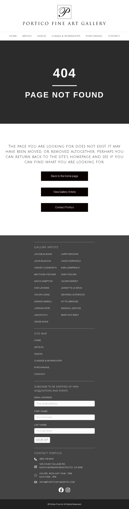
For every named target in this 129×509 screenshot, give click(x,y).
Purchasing (94, 36)
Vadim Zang (41, 322)
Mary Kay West (70, 315)
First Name (41, 411)
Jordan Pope (42, 308)
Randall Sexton (71, 308)
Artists (27, 36)
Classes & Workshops (66, 36)
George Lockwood (73, 294)
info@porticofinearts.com (57, 482)
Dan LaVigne (41, 288)
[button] (61, 490)
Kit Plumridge (69, 301)
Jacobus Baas (43, 254)
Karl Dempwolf (70, 268)
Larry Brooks (70, 254)
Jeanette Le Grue (71, 288)
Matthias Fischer (45, 274)
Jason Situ (41, 315)
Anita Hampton (43, 281)
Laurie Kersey (69, 281)
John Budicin (42, 261)
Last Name (40, 425)
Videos (41, 36)
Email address (43, 397)
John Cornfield (71, 261)
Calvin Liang (42, 294)
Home (13, 36)
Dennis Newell (43, 301)
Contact (114, 36)
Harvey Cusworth (45, 268)
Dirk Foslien (69, 274)
